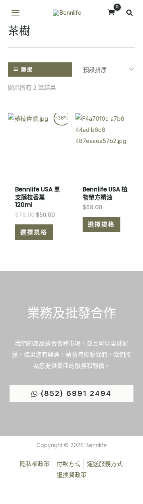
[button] (129, 14)
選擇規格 (33, 232)
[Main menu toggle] (15, 13)
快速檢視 (38, 166)
